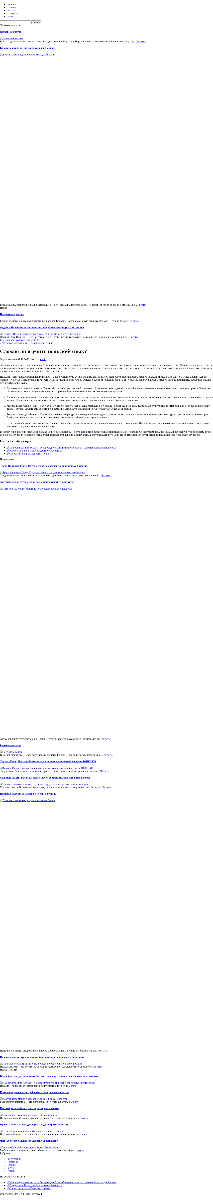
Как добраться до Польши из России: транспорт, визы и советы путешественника (49, 1076)
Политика (12, 13)
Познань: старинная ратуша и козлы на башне (28, 793)
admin (43, 359)
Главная (11, 4)
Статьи (11, 1170)
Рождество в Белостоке (49, 450)
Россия (10, 10)
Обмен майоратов (10, 31)
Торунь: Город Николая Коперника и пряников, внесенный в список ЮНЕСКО (48, 761)
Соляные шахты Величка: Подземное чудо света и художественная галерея (45, 777)
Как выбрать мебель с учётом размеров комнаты (29, 1108)
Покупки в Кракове (12, 314)
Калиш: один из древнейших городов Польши (27, 48)
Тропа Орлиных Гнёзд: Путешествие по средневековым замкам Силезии (43, 466)
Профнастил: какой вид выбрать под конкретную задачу (34, 1124)
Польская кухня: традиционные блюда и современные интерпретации (42, 1057)
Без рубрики (14, 1158)
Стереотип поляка (40, 453)
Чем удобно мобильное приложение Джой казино (29, 1140)
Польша (11, 7)
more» (74, 1085)
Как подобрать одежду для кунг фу (20, 340)
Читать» (141, 41)
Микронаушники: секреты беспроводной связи (89, 447)
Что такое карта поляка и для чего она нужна (27, 343)
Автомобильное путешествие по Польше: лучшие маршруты (37, 482)
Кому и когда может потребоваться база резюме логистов (34, 1092)
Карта (10, 16)
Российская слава (10, 745)
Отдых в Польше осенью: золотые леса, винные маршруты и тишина (42, 327)
